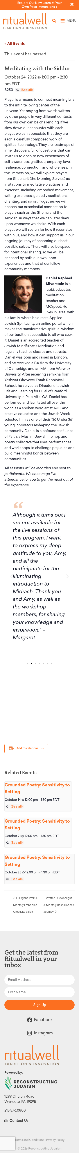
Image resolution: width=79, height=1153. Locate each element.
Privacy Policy (55, 1139)
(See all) (27, 90)
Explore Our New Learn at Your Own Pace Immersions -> (39, 5)
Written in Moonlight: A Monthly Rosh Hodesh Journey (58, 905)
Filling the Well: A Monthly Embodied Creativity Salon (25, 905)
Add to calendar (27, 748)
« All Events (14, 43)
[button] (54, 20)
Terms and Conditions (29, 1139)
